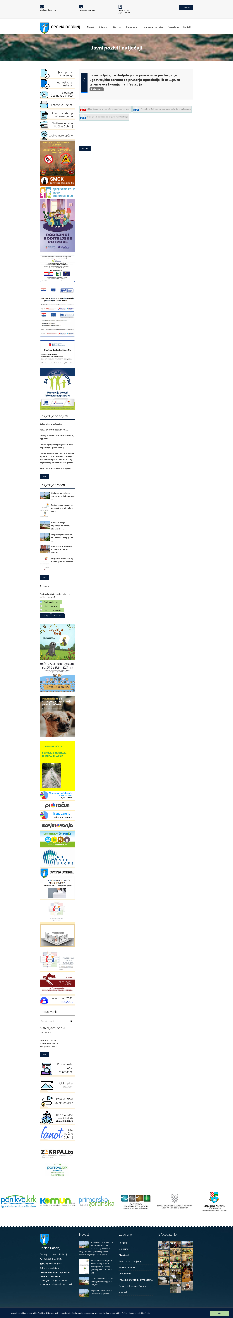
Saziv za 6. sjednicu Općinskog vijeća (56, 468)
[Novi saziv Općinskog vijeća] (163, 1245)
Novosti (90, 27)
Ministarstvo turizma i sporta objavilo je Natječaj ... (63, 496)
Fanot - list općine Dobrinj (132, 1286)
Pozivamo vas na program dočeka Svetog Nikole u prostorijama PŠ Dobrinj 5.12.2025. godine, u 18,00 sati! (101, 1266)
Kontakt (187, 27)
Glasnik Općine (127, 1267)
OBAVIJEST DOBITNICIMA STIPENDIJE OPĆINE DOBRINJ (62, 550)
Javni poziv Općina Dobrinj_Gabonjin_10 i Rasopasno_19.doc (49, 1043)
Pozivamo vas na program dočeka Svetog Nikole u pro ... (62, 508)
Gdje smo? (186, 7)
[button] (136, 1313)
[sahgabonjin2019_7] (175, 1258)
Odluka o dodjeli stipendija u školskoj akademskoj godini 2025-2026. (102, 1282)
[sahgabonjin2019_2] (175, 1271)
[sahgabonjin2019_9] (163, 1252)
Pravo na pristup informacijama (136, 1279)
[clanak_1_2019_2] (187, 1243)
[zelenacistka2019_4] (187, 1286)
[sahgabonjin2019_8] (187, 1257)
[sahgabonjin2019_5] (187, 1271)
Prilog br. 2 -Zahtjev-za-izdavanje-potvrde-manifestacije (165, 109)
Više (44, 476)
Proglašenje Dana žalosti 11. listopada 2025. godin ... (62, 538)
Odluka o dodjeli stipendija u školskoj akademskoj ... (60, 526)
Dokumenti (131, 27)
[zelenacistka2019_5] (163, 1280)
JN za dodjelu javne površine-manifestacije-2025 (109, 109)
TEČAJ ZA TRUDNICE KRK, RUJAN (54, 430)
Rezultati (57, 616)
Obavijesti (117, 27)
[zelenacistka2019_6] (175, 1279)
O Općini (103, 27)
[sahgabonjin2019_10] (175, 1251)
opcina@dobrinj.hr (48, 10)
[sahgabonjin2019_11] (187, 1250)
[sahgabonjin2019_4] (175, 1264)
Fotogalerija (173, 27)
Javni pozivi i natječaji (153, 27)
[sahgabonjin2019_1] (163, 1273)
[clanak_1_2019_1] (175, 1244)
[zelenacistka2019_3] (175, 1288)
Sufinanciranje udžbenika (51, 424)
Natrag (85, 148)
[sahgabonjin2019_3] (163, 1266)
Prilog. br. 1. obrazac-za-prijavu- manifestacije (107, 117)
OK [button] (219, 1313)
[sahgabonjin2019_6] (163, 1259)
